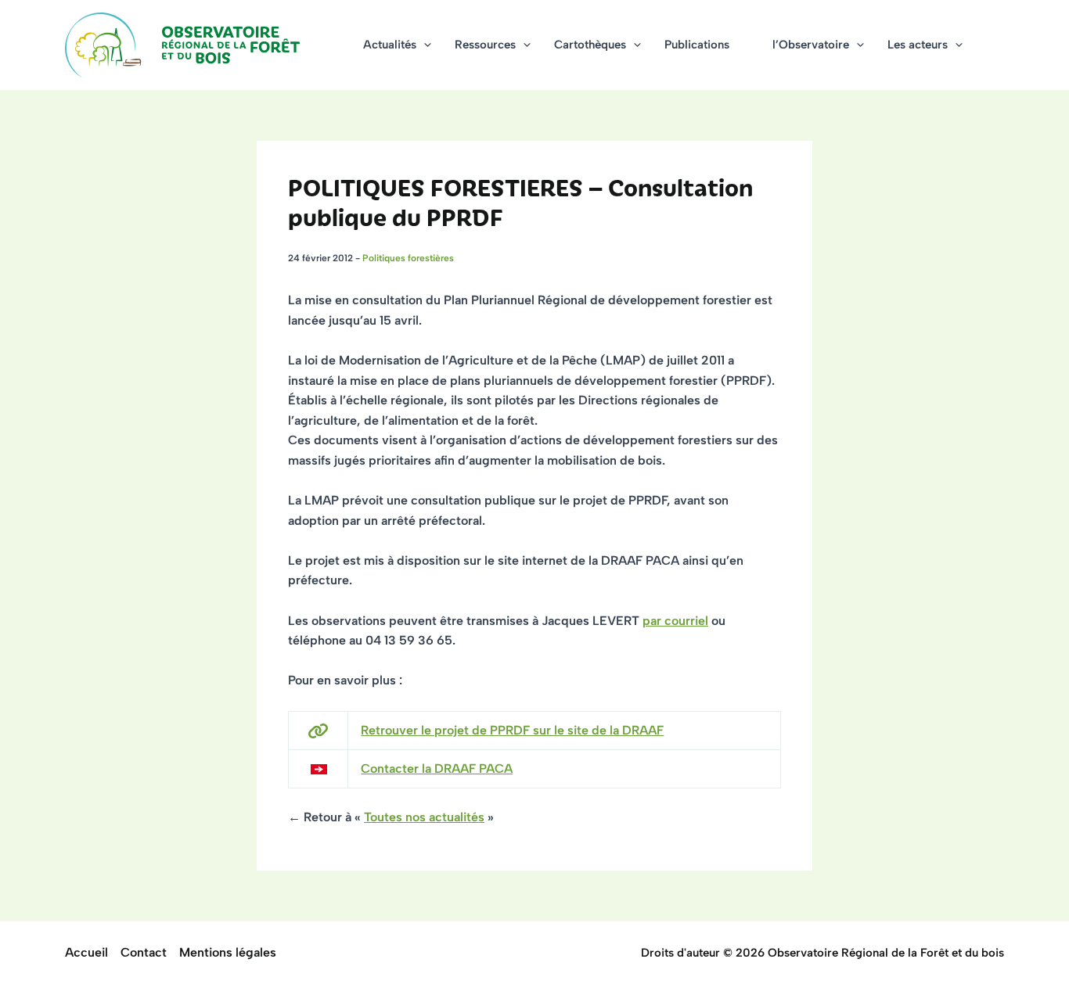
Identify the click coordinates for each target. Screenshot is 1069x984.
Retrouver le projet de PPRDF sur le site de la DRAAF (512, 730)
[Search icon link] (997, 47)
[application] (423, 45)
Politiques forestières (408, 258)
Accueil (86, 952)
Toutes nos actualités (424, 817)
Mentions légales (227, 952)
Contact (144, 952)
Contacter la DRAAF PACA (437, 768)
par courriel (675, 620)
